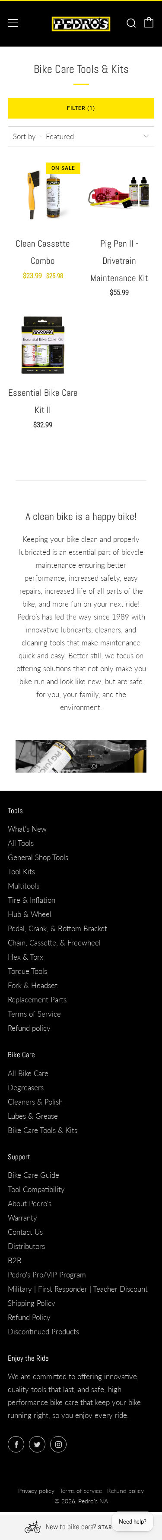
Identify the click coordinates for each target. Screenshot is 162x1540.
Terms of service (81, 1490)
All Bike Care (28, 1073)
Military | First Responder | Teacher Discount (78, 1288)
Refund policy (29, 1028)
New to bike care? (71, 1526)
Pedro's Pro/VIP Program (47, 1274)
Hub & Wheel (29, 914)
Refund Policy (29, 1317)
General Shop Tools (38, 857)
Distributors (26, 1246)
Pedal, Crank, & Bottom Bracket (57, 928)
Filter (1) (81, 108)
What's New (27, 828)
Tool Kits (21, 871)
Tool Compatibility (36, 1189)
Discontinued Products (43, 1331)
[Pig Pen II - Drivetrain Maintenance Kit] (119, 195)
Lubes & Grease (33, 1116)
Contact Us (25, 1231)
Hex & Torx (25, 956)
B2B (15, 1260)
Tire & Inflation (31, 900)
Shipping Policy (31, 1303)
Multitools (23, 885)
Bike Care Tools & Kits (42, 1130)
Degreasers (26, 1087)
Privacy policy (36, 1490)
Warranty (22, 1217)
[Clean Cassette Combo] (43, 195)
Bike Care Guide (33, 1175)
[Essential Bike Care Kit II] (43, 344)
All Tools (21, 843)
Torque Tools (27, 971)
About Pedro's (29, 1203)
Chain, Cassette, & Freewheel (54, 942)
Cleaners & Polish (35, 1101)
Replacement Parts (37, 999)
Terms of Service (34, 1013)
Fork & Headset (32, 985)
